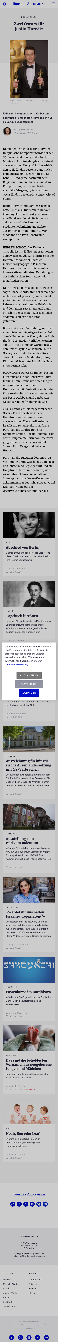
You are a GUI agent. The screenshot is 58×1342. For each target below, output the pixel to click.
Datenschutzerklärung (16, 664)
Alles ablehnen (29, 675)
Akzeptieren (29, 692)
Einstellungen (29, 684)
